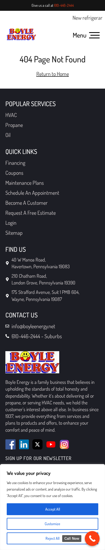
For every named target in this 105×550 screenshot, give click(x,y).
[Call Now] (92, 538)
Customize (52, 523)
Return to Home (52, 73)
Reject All (53, 538)
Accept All (52, 509)
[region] (52, 507)
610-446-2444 (64, 5)
